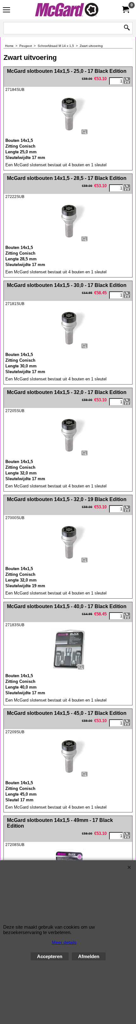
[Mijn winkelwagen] (125, 10)
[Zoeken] (127, 28)
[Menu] (6, 10)
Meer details (64, 942)
